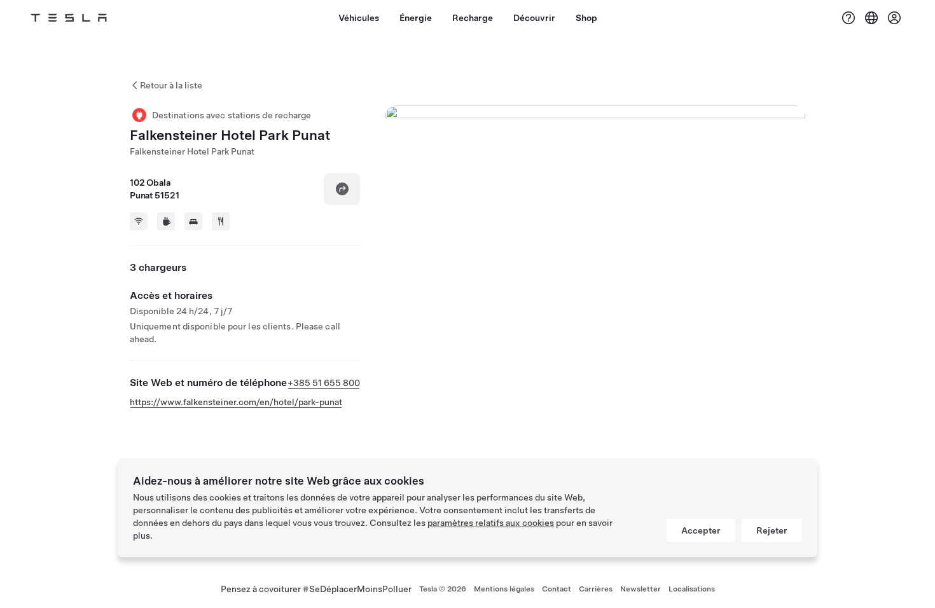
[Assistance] (848, 18)
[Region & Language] (871, 18)
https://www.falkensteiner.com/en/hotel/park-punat (236, 402)
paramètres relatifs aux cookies (490, 523)
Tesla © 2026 (442, 588)
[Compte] (894, 18)
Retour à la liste (171, 85)
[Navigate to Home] (68, 17)
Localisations (691, 588)
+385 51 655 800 (323, 383)
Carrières (596, 588)
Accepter (701, 530)
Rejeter (771, 530)
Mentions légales (504, 588)
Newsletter (640, 588)
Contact (556, 588)
